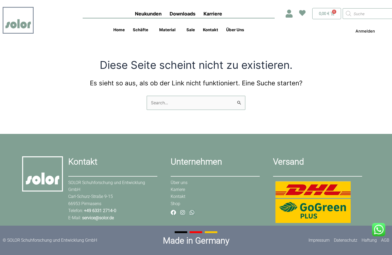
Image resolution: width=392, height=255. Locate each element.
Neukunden (148, 14)
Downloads (182, 14)
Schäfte (140, 29)
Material (167, 29)
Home (119, 29)
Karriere (212, 14)
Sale (190, 29)
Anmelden (365, 31)
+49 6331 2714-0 (100, 210)
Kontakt (210, 29)
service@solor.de (98, 217)
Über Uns (235, 29)
